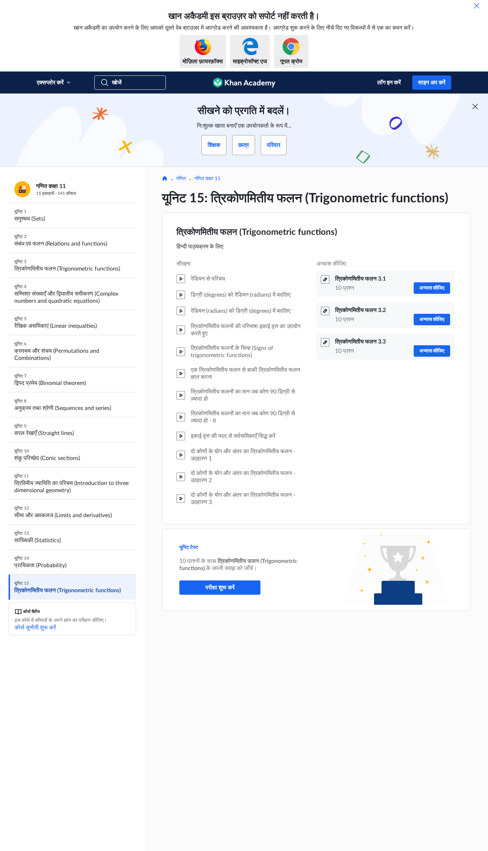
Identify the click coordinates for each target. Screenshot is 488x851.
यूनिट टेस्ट (188, 547)
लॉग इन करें (389, 82)
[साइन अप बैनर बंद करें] (475, 106)
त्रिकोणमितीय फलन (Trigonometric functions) (256, 232)
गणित (181, 178)
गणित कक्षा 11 (207, 178)
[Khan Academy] (244, 82)
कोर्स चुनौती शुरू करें (35, 627)
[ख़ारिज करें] (476, 5)
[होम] (165, 179)
